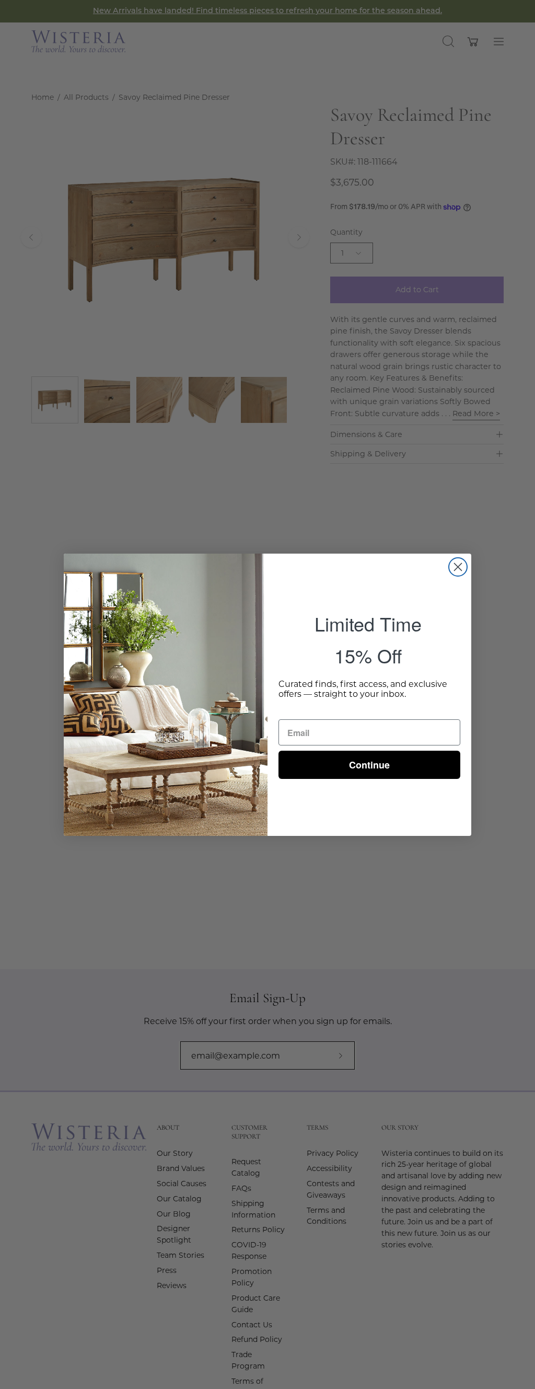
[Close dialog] (458, 567)
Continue (369, 765)
